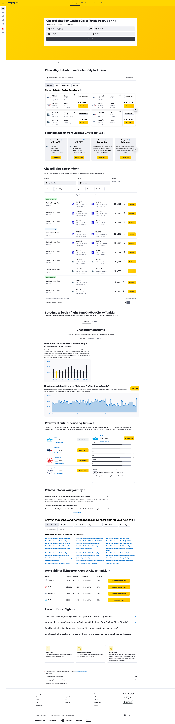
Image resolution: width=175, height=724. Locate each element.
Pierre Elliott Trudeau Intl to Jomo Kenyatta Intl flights (119, 549)
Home (45, 62)
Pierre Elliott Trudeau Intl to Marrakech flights (89, 541)
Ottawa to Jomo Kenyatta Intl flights (86, 563)
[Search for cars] (3, 16)
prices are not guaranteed (81, 671)
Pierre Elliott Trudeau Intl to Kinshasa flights (119, 546)
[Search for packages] (3, 20)
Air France (57, 447)
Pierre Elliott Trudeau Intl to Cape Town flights (119, 560)
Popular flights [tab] (124, 525)
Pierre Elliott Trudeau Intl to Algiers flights (57, 538)
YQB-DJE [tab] (94, 321)
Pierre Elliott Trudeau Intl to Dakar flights (87, 546)
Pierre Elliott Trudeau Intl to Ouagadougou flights (120, 555)
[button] (3, 3)
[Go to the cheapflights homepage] (13, 3)
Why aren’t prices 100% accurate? (56, 683)
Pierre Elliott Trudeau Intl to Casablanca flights (89, 538)
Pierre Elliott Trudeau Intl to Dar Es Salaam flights (90, 560)
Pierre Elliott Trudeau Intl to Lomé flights (57, 553)
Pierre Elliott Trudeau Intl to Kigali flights (87, 555)
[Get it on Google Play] (128, 697)
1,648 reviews (58, 453)
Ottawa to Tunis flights (112, 563)
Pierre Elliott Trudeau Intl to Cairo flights (57, 541)
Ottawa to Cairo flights (52, 560)
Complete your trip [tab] (66, 525)
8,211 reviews (58, 473)
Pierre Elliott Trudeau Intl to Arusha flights (57, 563)
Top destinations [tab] (51, 529)
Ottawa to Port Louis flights (84, 548)
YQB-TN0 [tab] (82, 338)
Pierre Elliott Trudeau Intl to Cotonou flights (57, 548)
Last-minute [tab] (65, 85)
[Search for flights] (3, 8)
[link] (56, 157)
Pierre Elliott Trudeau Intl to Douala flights (88, 543)
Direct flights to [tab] (80, 525)
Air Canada (57, 457)
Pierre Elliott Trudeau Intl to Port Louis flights (58, 543)
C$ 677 (109, 20)
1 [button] (128, 302)
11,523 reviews (59, 463)
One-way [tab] (75, 85)
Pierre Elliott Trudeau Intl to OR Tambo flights (58, 546)
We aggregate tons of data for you (56, 680)
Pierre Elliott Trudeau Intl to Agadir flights (118, 558)
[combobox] (51, 24)
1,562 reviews (58, 442)
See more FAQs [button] (77, 512)
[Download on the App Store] (128, 702)
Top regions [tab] (63, 529)
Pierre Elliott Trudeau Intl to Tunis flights (117, 538)
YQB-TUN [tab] (86, 321)
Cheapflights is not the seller (55, 676)
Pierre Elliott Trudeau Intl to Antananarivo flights (59, 558)
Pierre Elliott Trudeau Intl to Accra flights (57, 555)
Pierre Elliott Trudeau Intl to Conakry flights (88, 553)
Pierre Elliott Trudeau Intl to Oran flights (117, 553)
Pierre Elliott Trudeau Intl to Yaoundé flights (119, 543)
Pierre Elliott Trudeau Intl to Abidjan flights (118, 541)
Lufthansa (57, 468)
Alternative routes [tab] (51, 525)
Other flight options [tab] (110, 525)
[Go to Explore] (3, 24)
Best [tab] (57, 85)
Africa (50, 62)
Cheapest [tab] (49, 85)
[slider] (138, 184)
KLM (55, 437)
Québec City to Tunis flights (84, 558)
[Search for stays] (3, 12)
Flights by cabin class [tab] (95, 525)
